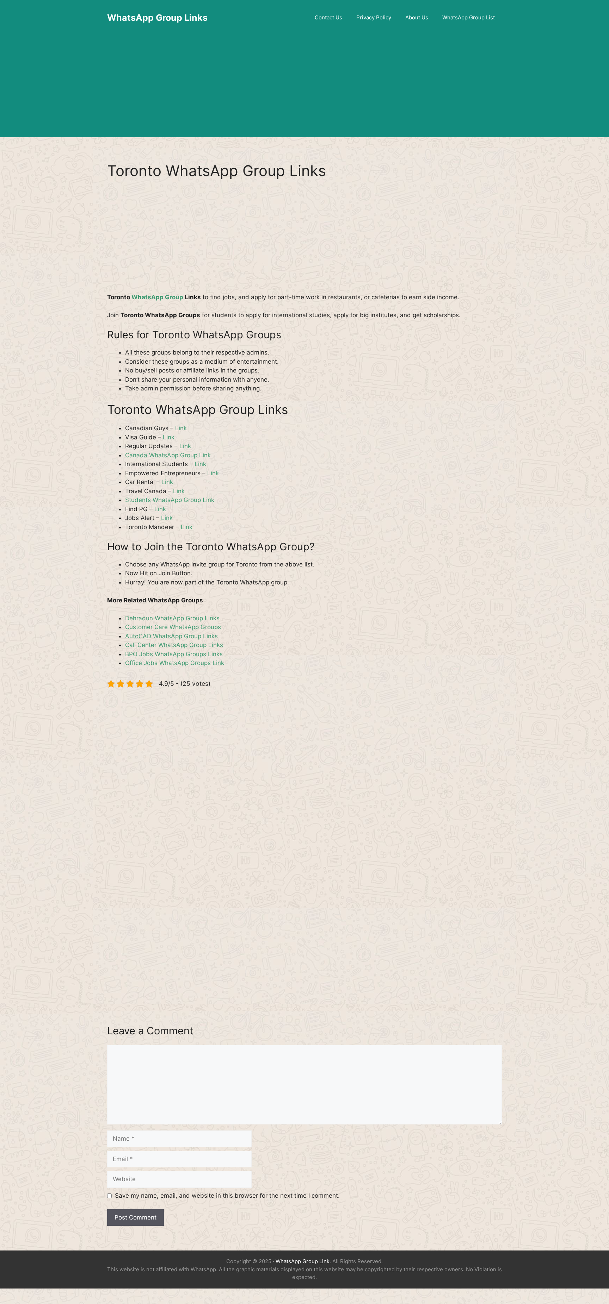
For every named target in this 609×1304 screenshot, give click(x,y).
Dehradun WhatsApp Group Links (172, 618)
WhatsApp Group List (468, 17)
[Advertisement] (304, 88)
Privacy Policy (373, 17)
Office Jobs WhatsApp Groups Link (174, 662)
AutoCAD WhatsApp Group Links (171, 636)
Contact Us (328, 17)
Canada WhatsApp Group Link (168, 455)
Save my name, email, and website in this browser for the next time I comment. (227, 1195)
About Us (416, 17)
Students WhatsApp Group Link (169, 499)
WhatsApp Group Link (303, 1261)
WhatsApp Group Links (157, 17)
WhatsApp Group (157, 297)
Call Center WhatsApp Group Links (174, 644)
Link (181, 428)
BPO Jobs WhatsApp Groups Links (174, 654)
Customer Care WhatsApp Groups (173, 627)
